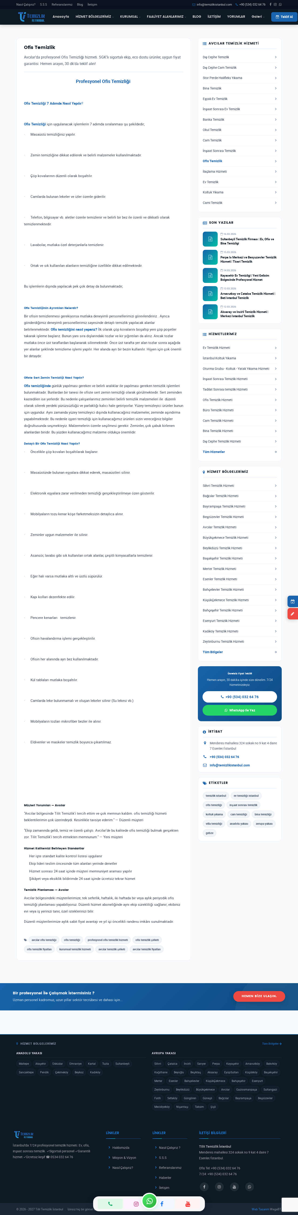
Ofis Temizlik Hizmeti (217, 400)
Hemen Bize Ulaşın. (259, 996)
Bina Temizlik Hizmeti (218, 431)
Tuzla (105, 1063)
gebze (209, 833)
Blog (80, 4)
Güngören (190, 1098)
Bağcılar (224, 1098)
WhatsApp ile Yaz (242, 710)
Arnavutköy (252, 1063)
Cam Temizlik (212, 140)
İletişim (92, 4)
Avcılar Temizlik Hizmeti (219, 527)
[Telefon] (110, 1204)
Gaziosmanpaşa (246, 1089)
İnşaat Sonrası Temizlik (219, 151)
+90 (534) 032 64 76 (252, 4)
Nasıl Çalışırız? (25, 4)
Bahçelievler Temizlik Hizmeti (223, 589)
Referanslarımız (62, 4)
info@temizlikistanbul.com (214, 4)
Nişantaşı (182, 1107)
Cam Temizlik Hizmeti (218, 421)
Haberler (165, 1177)
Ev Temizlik (210, 182)
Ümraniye (75, 1063)
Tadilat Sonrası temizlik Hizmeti (225, 389)
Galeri (257, 16)
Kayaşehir (232, 1063)
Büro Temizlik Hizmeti (218, 410)
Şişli (213, 1107)
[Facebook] (161, 1204)
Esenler (173, 1081)
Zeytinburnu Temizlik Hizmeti (223, 641)
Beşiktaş (195, 1072)
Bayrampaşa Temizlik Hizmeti (224, 506)
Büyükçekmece (205, 1089)
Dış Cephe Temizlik (216, 57)
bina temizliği (263, 814)
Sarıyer (201, 1063)
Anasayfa (61, 16)
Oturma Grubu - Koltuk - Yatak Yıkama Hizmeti (236, 369)
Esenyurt (257, 1081)
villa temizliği (214, 823)
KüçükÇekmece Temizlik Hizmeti (226, 600)
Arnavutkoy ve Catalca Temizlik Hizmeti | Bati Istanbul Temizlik (247, 296)
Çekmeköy (61, 1072)
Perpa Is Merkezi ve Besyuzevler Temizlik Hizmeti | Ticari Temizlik (248, 259)
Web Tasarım (260, 1209)
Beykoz (79, 1072)
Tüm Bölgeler (213, 652)
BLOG (197, 16)
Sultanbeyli (122, 1063)
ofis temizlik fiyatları (39, 949)
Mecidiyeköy (162, 1107)
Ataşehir (40, 1063)
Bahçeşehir (238, 1081)
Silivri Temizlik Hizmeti (218, 486)
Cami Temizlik (212, 203)
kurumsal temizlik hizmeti (75, 949)
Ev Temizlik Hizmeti (216, 348)
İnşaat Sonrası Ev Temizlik (221, 109)
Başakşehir (271, 1072)
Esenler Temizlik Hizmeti (220, 579)
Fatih (157, 1098)
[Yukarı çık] (287, 1193)
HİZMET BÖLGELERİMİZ (93, 16)
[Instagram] (136, 1204)
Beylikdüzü (183, 1089)
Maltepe (24, 1063)
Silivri (157, 1063)
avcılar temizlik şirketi (111, 949)
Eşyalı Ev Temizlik (215, 99)
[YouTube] (187, 1204)
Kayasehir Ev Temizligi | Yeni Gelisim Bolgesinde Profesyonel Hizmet (244, 277)
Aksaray (212, 1072)
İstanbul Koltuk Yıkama (219, 358)
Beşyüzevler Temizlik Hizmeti (223, 517)
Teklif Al (287, 17)
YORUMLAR (236, 16)
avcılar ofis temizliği (44, 940)
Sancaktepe (26, 1072)
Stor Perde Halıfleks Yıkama (222, 78)
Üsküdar (57, 1063)
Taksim (199, 1107)
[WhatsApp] (149, 1201)
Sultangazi (270, 1089)
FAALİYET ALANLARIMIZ (165, 16)
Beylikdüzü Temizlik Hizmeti (222, 548)
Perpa (216, 1063)
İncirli (187, 1063)
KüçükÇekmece (215, 1081)
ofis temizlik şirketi (147, 940)
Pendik (44, 1072)
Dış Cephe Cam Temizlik (220, 67)
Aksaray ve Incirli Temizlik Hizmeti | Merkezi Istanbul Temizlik (244, 314)
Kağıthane (160, 1072)
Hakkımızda (120, 1147)
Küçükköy (251, 1072)
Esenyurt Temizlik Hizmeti (221, 621)
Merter (158, 1081)
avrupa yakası (264, 823)
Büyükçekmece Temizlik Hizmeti (225, 537)
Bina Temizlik (212, 88)
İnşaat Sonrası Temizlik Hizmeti (225, 379)
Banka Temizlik (213, 119)
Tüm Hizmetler (214, 452)
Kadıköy (95, 1072)
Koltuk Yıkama (213, 192)
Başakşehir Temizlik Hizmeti (223, 558)
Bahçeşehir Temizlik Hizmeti (223, 610)
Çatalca (172, 1063)
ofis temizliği (72, 940)
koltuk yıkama (214, 814)
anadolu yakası (239, 823)
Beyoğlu (179, 1072)
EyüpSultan (231, 1072)
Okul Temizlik (212, 130)
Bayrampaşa (243, 1098)
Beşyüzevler (265, 1098)
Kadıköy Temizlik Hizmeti (220, 631)
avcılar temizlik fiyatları (147, 949)
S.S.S (43, 4)
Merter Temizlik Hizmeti (219, 569)
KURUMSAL (129, 16)
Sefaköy (172, 1098)
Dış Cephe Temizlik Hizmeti (222, 441)
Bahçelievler (191, 1081)
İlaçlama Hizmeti (215, 171)
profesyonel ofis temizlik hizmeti (108, 940)
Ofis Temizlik (212, 161)
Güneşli (207, 1098)
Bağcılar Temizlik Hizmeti (220, 496)
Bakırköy (271, 1063)
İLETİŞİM (214, 16)
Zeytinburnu (161, 1089)
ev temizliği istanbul (246, 795)
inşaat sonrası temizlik (243, 805)
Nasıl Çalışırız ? (169, 1147)
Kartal (92, 1063)
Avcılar (225, 1089)
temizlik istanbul (216, 795)
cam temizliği (238, 814)
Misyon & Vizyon (124, 1157)
